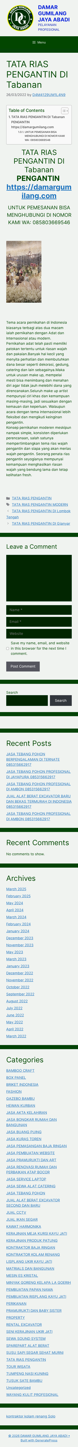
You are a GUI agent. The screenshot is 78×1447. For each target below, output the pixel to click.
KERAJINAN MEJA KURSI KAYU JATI (36, 1233)
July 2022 (14, 1008)
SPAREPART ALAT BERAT (27, 1346)
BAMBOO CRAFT (20, 1071)
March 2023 (16, 959)
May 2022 (14, 1022)
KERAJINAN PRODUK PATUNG (32, 1240)
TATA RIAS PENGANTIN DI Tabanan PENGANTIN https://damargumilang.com (38, 122)
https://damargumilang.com (39, 191)
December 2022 (19, 973)
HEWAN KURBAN (20, 1106)
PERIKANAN (16, 1304)
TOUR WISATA (18, 1367)
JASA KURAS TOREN (23, 1139)
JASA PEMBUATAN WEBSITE (30, 1153)
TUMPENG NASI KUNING (27, 1374)
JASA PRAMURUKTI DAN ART (31, 1160)
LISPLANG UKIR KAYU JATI (29, 1262)
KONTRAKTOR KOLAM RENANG (33, 1255)
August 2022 (17, 1001)
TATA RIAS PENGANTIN (32, 498)
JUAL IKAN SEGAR (22, 1219)
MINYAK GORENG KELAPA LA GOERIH (38, 1283)
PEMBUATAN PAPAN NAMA (29, 1290)
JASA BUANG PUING (24, 1132)
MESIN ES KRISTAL (22, 1276)
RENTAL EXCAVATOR (24, 1325)
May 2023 (14, 952)
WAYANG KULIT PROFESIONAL (32, 1395)
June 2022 (15, 1015)
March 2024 (16, 917)
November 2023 (19, 945)
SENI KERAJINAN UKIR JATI (29, 1332)
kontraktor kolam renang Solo (30, 1416)
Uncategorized (18, 1388)
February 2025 (18, 896)
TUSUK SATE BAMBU (24, 1381)
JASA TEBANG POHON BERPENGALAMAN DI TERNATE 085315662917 (33, 759)
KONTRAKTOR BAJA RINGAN (30, 1247)
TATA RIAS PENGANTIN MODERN (40, 505)
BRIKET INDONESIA (22, 1085)
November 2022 (19, 980)
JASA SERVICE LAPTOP (26, 1179)
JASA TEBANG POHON (25, 1193)
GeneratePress (46, 1440)
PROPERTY (15, 1318)
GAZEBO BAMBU (20, 1099)
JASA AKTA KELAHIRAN (26, 1113)
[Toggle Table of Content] (62, 110)
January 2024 (17, 931)
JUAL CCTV (16, 1212)
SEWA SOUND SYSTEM (26, 1339)
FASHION (14, 1092)
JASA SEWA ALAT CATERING (31, 1186)
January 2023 (17, 966)
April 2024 (15, 910)
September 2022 (20, 994)
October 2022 (17, 987)
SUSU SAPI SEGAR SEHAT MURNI (34, 1353)
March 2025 (16, 889)
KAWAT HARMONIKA (23, 1226)
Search (12, 692)
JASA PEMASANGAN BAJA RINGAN (36, 1146)
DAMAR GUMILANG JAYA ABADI (54, 13)
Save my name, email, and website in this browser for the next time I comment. (40, 648)
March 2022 (16, 1036)
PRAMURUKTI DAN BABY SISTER (34, 1311)
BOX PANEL (16, 1078)
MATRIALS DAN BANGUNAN (30, 1269)
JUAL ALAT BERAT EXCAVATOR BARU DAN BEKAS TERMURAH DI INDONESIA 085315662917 (39, 801)
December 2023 (19, 938)
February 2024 (18, 924)
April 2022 (14, 1029)
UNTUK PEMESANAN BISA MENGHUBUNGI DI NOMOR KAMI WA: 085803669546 (45, 136)
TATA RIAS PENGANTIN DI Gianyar (41, 523)
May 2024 (14, 903)
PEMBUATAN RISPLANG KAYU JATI (36, 1297)
